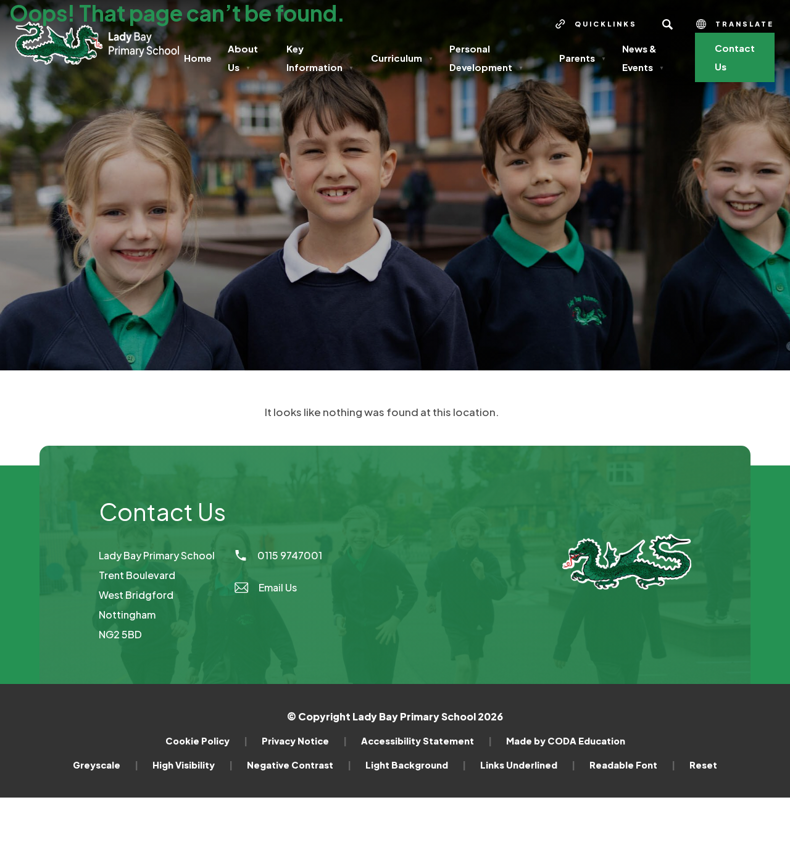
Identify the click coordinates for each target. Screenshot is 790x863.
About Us (243, 58)
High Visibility (192, 764)
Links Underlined (527, 764)
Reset (703, 764)
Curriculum (402, 58)
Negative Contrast (299, 764)
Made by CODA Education (565, 740)
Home (198, 58)
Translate (744, 24)
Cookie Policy (206, 740)
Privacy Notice (304, 740)
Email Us (278, 587)
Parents (582, 58)
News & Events (643, 58)
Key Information (320, 58)
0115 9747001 (289, 555)
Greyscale (105, 764)
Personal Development (486, 58)
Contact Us (735, 57)
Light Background (415, 764)
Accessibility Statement (426, 740)
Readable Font (632, 764)
